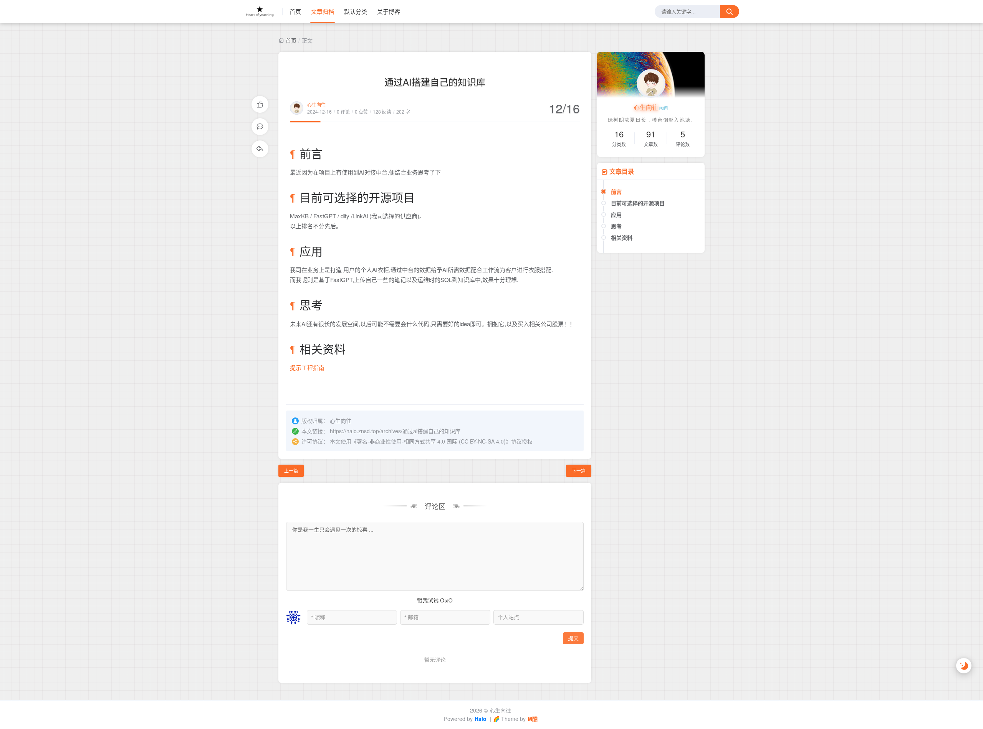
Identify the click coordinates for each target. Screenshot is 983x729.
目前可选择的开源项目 (638, 203)
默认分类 (355, 11)
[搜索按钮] (729, 11)
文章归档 (322, 11)
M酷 (533, 718)
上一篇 (291, 470)
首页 (295, 11)
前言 (616, 191)
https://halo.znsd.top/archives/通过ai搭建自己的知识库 (395, 431)
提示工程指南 (307, 367)
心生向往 (316, 104)
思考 (616, 226)
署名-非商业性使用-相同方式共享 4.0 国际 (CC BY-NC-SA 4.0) (431, 441)
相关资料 (621, 237)
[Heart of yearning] (263, 11)
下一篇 (579, 470)
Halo (481, 718)
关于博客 (388, 11)
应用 (616, 214)
